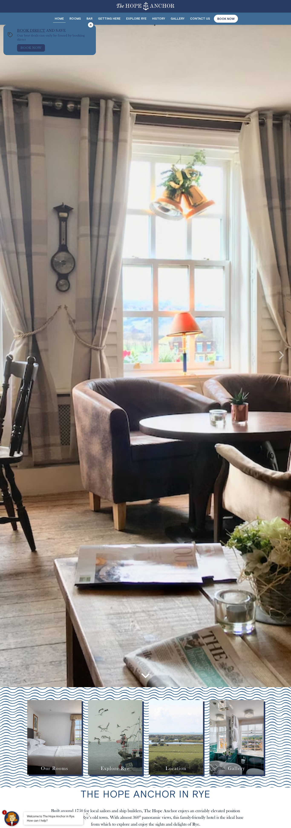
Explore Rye (136, 18)
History (158, 18)
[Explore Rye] (115, 737)
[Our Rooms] (54, 737)
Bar (89, 18)
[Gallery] (236, 737)
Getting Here (109, 18)
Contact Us (200, 18)
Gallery (177, 18)
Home (59, 18)
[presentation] (9, 356)
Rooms (75, 18)
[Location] (176, 737)
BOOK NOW (226, 18)
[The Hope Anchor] (145, 5)
